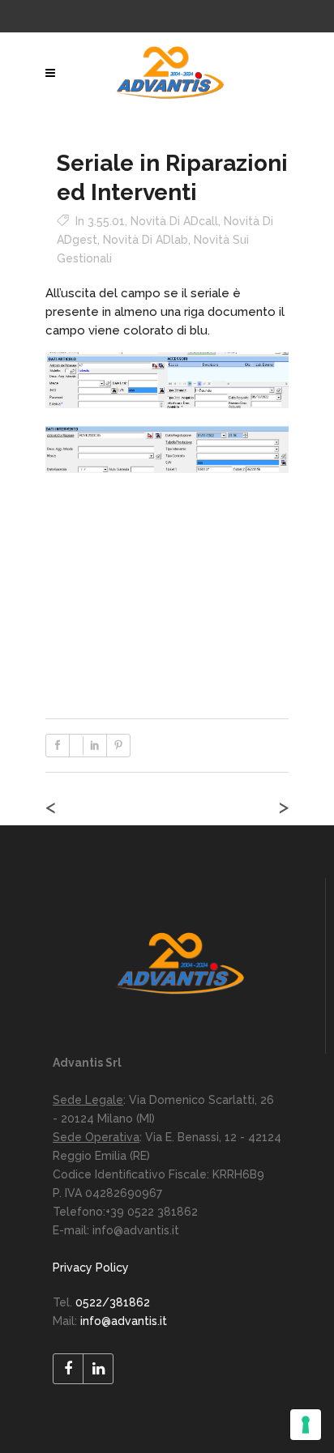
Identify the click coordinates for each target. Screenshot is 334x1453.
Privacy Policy (91, 1267)
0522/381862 (112, 1302)
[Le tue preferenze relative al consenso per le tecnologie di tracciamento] (305, 1424)
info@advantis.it (123, 1321)
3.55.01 (106, 221)
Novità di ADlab (145, 239)
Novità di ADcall (174, 221)
